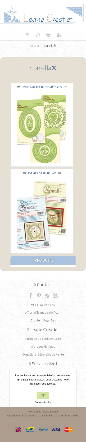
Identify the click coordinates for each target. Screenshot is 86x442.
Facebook (31, 295)
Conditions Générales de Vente (43, 354)
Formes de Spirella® (42, 173)
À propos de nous (43, 346)
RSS (47, 295)
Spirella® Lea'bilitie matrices (42, 87)
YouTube (55, 295)
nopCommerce (50, 411)
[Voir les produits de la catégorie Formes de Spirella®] (41, 215)
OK (43, 395)
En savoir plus (43, 402)
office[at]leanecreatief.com (43, 312)
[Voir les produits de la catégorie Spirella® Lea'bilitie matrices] (41, 128)
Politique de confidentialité (43, 339)
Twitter (39, 295)
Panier (48, 35)
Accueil (34, 46)
